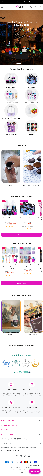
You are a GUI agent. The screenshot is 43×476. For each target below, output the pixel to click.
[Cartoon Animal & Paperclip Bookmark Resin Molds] (9, 254)
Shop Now (21, 57)
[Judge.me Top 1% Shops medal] (27, 363)
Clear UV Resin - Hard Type (28, 219)
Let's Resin (18, 467)
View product (15, 213)
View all (21, 235)
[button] (31, 6)
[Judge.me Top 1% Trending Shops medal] (37, 363)
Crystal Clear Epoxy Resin (10, 219)
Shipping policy (21, 472)
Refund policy (23, 469)
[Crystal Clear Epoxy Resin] (9, 207)
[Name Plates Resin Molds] (27, 254)
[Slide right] (40, 2)
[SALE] (36, 6)
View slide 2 (24, 62)
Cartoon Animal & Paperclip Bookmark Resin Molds (10, 267)
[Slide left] (2, 2)
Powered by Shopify (12, 470)
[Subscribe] (41, 443)
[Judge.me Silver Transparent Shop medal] (17, 363)
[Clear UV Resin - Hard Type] (27, 207)
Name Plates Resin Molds (27, 266)
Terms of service (11, 472)
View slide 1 (19, 62)
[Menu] (2, 6)
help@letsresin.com (12, 450)
